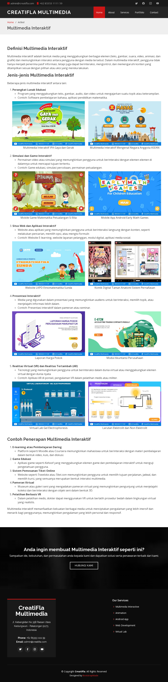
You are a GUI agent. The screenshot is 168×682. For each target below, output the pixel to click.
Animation (121, 613)
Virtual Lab (121, 631)
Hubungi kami (84, 565)
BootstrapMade (90, 675)
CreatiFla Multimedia (39, 12)
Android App (122, 619)
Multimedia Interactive (127, 607)
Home (99, 12)
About (111, 12)
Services (124, 12)
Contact (154, 12)
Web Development (125, 625)
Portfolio (139, 12)
